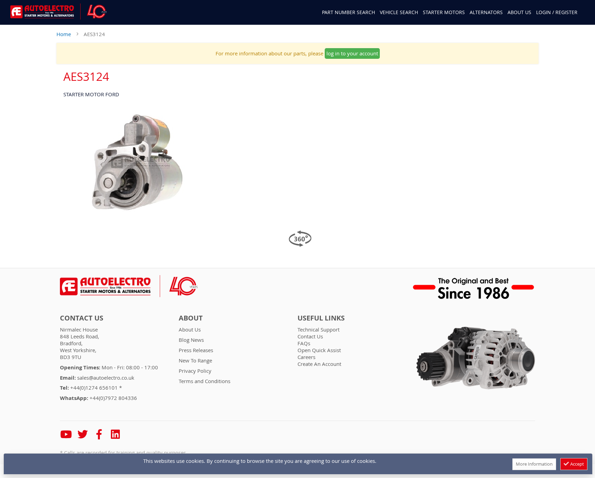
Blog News (191, 339)
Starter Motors (444, 12)
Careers (306, 357)
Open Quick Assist (319, 350)
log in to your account (352, 53)
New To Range (195, 360)
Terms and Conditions (204, 381)
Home (63, 34)
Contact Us (81, 318)
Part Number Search (348, 12)
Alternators (486, 12)
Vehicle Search (399, 12)
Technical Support (319, 329)
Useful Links (321, 318)
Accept (576, 464)
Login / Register (556, 12)
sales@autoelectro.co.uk (105, 377)
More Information (534, 464)
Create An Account (319, 363)
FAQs (304, 343)
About (191, 318)
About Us (519, 12)
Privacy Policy (195, 370)
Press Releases (196, 350)
